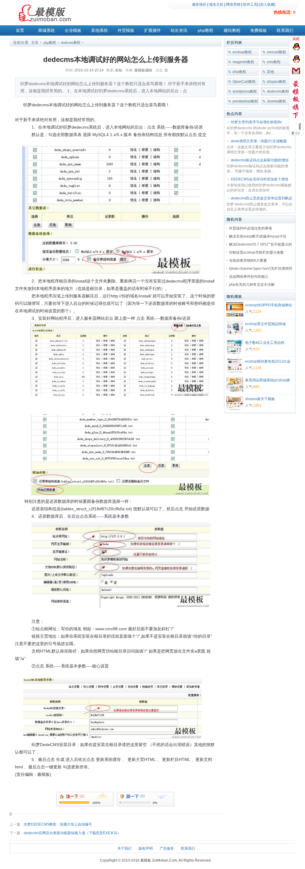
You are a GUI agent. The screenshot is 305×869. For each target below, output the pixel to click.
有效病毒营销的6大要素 (248, 260)
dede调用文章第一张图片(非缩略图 (259, 141)
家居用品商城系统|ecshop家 (267, 380)
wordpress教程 (245, 91)
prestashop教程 (245, 101)
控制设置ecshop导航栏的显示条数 (256, 252)
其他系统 (99, 30)
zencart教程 (276, 52)
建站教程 (232, 30)
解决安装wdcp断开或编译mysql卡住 (258, 236)
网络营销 (233, 4)
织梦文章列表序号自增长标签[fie (256, 122)
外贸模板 (126, 30)
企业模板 (73, 30)
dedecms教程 (70, 42)
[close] (297, 40)
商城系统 (46, 30)
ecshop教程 (242, 52)
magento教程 (243, 62)
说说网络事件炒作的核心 (248, 276)
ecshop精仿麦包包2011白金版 (267, 362)
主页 (34, 42)
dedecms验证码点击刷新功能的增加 (260, 160)
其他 (270, 72)
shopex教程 (276, 81)
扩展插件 (152, 30)
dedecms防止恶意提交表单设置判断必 (261, 198)
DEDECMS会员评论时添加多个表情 (259, 179)
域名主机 (216, 4)
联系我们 (285, 30)
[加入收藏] (267, 4)
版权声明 (146, 848)
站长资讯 (179, 30)
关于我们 (124, 848)
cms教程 (274, 62)
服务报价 (199, 4)
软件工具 (250, 4)
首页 (20, 30)
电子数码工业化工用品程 (264, 343)
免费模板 (258, 30)
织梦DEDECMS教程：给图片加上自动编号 (58, 824)
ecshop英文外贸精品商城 (265, 324)
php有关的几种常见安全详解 (252, 285)
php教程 (205, 30)
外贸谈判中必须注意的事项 (250, 228)
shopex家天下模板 (260, 399)
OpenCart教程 (244, 81)
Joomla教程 (276, 101)
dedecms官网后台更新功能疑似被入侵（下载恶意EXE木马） (72, 833)
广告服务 (167, 848)
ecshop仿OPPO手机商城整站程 (268, 305)
